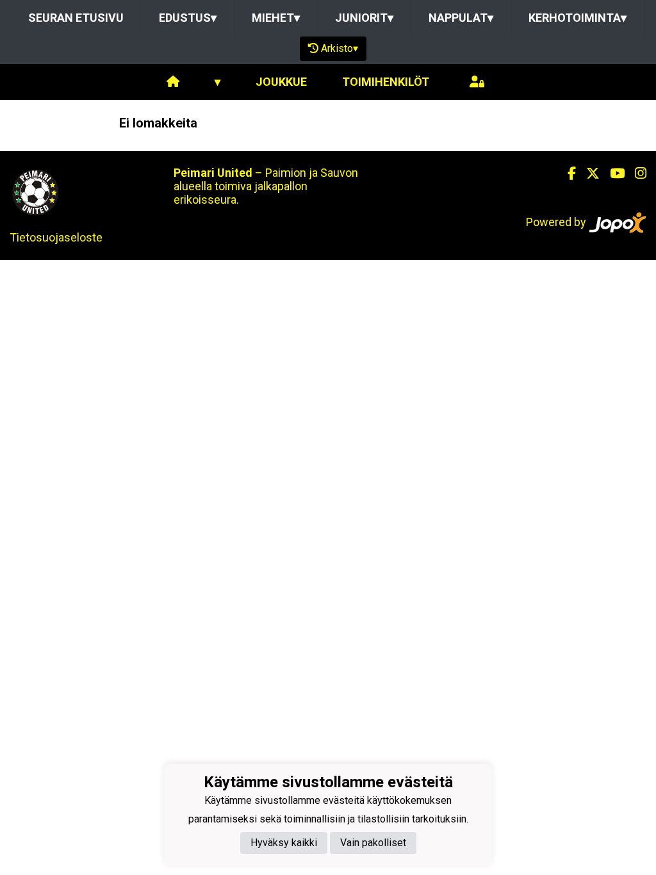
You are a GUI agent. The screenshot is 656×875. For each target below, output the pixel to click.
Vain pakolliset (373, 843)
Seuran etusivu (76, 17)
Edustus (188, 17)
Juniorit (364, 17)
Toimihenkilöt (385, 81)
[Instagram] (635, 174)
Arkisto (339, 48)
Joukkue (281, 81)
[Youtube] (612, 174)
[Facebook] (566, 174)
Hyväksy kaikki (283, 843)
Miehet (276, 17)
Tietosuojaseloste (56, 237)
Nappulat (461, 17)
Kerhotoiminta (578, 17)
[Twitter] (588, 174)
